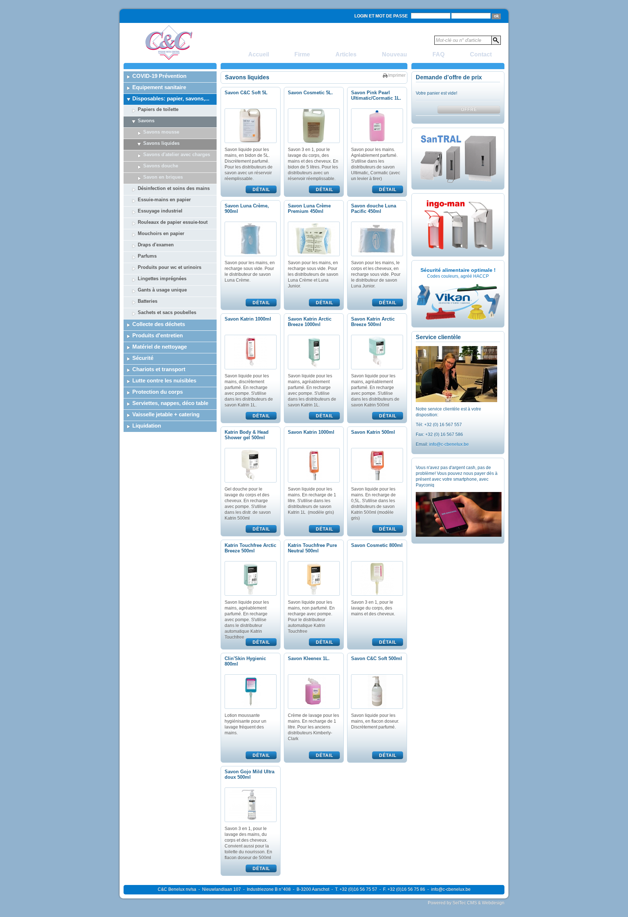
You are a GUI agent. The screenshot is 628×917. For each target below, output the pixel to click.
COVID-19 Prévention (159, 76)
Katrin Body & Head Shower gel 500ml (247, 434)
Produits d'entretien (157, 335)
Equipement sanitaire (159, 87)
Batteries (147, 301)
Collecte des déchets (158, 324)
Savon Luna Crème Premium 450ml (309, 208)
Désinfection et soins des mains (174, 188)
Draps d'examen (156, 244)
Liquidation (146, 425)
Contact (481, 54)
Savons (146, 120)
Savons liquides (161, 143)
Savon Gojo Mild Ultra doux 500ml (249, 774)
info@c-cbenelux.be (449, 444)
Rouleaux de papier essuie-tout (173, 222)
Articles (346, 54)
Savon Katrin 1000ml (248, 319)
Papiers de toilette (158, 109)
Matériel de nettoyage (159, 347)
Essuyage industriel (160, 211)
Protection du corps (157, 392)
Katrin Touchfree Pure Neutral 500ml (312, 548)
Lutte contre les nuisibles (164, 380)
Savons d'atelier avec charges (176, 154)
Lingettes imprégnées (162, 278)
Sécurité (142, 358)
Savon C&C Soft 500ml (376, 658)
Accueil (258, 54)
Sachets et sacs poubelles (167, 312)
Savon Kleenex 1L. (309, 658)
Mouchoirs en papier (161, 233)
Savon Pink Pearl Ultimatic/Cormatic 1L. (376, 95)
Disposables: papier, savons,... (170, 98)
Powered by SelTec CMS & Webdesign (466, 902)
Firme (302, 54)
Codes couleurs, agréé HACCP (458, 276)
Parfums (147, 256)
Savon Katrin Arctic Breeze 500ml (373, 321)
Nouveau (394, 54)
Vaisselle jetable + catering (166, 414)
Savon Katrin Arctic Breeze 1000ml (309, 321)
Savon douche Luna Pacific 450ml (373, 208)
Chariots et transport (158, 369)
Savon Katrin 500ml (373, 432)
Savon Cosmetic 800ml (377, 545)
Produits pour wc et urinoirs (169, 267)
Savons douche (160, 165)
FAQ (438, 54)
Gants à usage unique (162, 290)
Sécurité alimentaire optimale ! (458, 270)
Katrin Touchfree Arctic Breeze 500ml (250, 548)
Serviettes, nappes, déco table (170, 403)
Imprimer (397, 75)
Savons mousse (161, 132)
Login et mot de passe (381, 16)
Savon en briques (163, 177)
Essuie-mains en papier (164, 199)
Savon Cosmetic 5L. (310, 92)
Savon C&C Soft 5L (246, 92)
